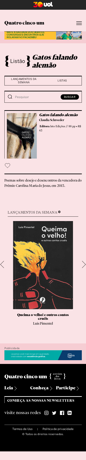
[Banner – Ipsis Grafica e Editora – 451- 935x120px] (43, 355)
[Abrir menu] (79, 23)
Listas (62, 80)
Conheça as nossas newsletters (41, 400)
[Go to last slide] (3, 264)
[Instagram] (46, 413)
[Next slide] (82, 264)
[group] (43, 275)
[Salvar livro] (7, 166)
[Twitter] (54, 413)
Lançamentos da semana (23, 81)
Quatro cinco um (24, 23)
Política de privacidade (58, 429)
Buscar (70, 96)
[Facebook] (62, 413)
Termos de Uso (22, 429)
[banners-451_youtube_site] (43, 35)
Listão (17, 61)
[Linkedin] (69, 413)
